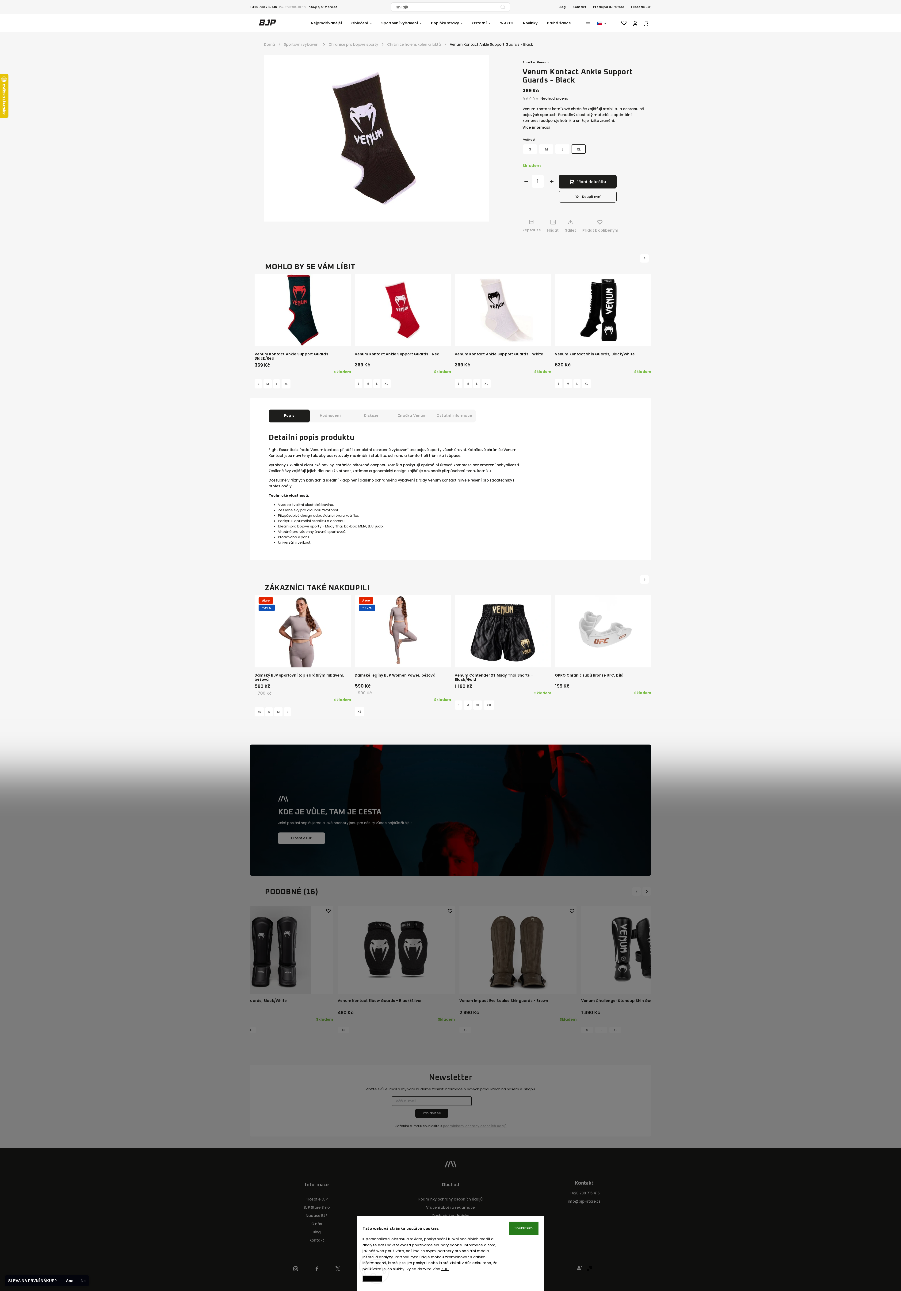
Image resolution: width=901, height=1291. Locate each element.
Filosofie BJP (641, 7)
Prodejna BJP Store (608, 7)
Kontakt (579, 7)
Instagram (296, 1269)
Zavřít (631, 239)
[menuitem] (331, 23)
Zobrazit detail (302, 337)
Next (647, 891)
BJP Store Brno (317, 1207)
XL (286, 384)
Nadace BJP (317, 1215)
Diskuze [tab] (371, 415)
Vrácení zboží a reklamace (450, 1207)
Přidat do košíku (591, 181)
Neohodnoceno (554, 98)
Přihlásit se (432, 1113)
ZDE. (445, 1268)
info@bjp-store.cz (584, 1201)
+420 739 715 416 (584, 1193)
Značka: (536, 62)
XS (259, 712)
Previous (637, 891)
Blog (562, 7)
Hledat (502, 7)
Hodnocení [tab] (330, 415)
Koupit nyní (591, 196)
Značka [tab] (412, 415)
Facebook (316, 1269)
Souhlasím (524, 1228)
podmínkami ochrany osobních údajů (475, 1126)
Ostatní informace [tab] (454, 415)
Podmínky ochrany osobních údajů (450, 1199)
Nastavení (372, 1278)
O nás (316, 1223)
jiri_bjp (338, 1269)
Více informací (536, 127)
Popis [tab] (289, 415)
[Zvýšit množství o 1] (551, 181)
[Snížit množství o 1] (526, 181)
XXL (489, 705)
